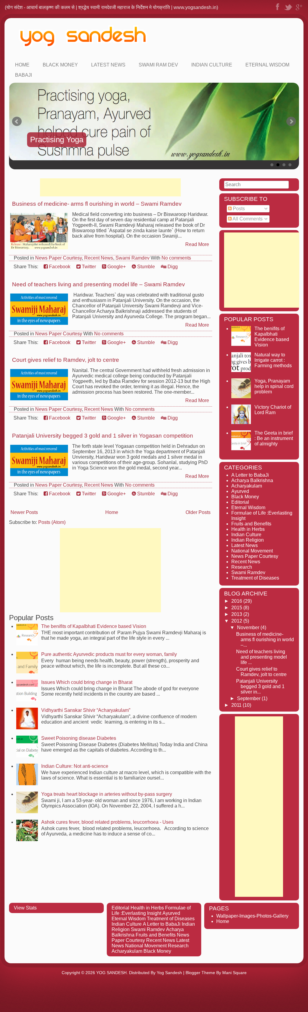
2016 (237, 601)
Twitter (88, 266)
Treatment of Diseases (255, 577)
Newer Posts (24, 512)
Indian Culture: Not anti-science (74, 766)
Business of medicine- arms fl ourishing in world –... (265, 639)
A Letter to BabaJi (250, 475)
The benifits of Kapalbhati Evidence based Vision (93, 626)
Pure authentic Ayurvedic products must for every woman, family (109, 654)
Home (22, 64)
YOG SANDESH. (112, 972)
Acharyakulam (246, 485)
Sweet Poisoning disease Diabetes (78, 738)
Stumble (145, 266)
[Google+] (299, 10)
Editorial (240, 502)
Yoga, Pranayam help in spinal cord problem (274, 386)
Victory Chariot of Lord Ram (272, 409)
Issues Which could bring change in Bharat (86, 682)
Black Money (60, 64)
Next (291, 121)
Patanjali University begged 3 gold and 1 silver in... (260, 686)
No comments (176, 257)
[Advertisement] (110, 187)
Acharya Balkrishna (252, 480)
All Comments (247, 218)
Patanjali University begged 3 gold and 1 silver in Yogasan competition (102, 435)
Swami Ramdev (132, 257)
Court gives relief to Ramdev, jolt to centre (65, 360)
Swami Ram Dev (158, 64)
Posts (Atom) (52, 522)
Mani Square (234, 972)
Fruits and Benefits (251, 523)
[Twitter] (288, 10)
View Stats (25, 907)
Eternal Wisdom (267, 64)
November (248, 627)
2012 (237, 620)
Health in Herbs (248, 529)
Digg (172, 266)
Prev (17, 121)
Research (241, 567)
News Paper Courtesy (58, 257)
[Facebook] (277, 10)
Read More (197, 244)
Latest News (108, 64)
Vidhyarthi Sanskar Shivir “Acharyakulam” (85, 710)
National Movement (252, 550)
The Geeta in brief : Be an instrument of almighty (273, 438)
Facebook (59, 266)
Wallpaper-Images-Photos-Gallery (252, 915)
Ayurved (240, 491)
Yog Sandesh (169, 972)
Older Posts (198, 512)
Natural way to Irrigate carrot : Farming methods (273, 360)
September (249, 698)
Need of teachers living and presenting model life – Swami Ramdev (98, 284)
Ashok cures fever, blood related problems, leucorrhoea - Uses (107, 822)
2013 (237, 614)
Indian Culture (211, 64)
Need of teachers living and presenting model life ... (261, 657)
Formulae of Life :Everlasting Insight (151, 910)
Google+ (116, 266)
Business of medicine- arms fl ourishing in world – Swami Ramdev (97, 204)
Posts (238, 208)
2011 (237, 705)
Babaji (23, 75)
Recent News (98, 257)
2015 (237, 607)
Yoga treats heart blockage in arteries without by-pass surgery (106, 794)
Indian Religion (247, 540)
